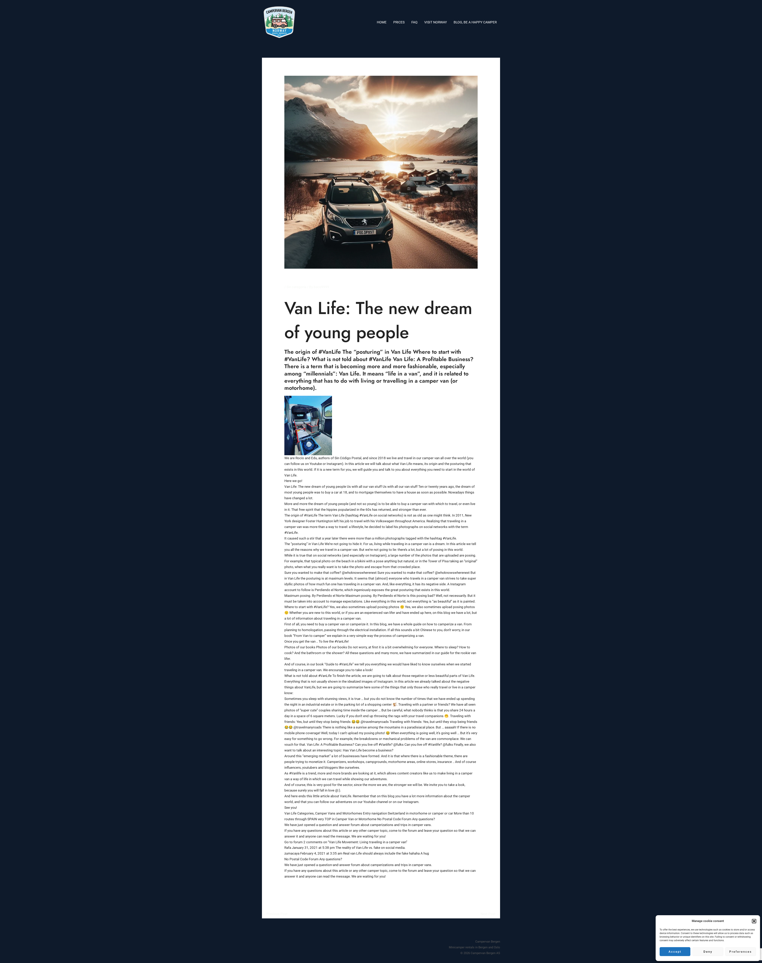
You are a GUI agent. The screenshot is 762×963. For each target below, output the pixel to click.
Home (382, 22)
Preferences (740, 951)
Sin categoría (296, 287)
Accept (675, 951)
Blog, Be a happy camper (475, 22)
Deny (707, 951)
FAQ (414, 22)
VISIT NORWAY (435, 22)
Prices (399, 22)
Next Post (490, 914)
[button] (754, 921)
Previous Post (275, 914)
